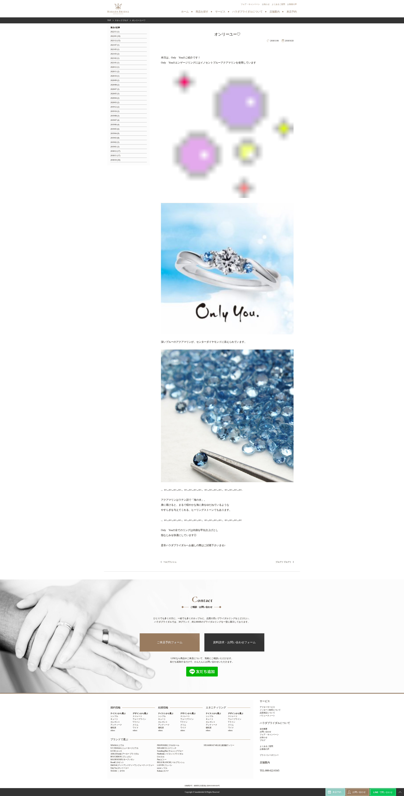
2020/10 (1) (114, 76)
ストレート (137, 716)
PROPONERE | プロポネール (168, 745)
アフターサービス (267, 707)
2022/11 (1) (114, 32)
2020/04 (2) (114, 98)
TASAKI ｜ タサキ (117, 771)
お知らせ (266, 4)
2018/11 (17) (115, 156)
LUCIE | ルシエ (116, 751)
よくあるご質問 (278, 4)
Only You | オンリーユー (119, 768)
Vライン (136, 722)
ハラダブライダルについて (275, 723)
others (112, 730)
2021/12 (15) (115, 41)
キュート (114, 719)
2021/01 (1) (114, 63)
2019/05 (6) (114, 129)
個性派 (113, 728)
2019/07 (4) (114, 120)
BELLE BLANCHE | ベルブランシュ (170, 762)
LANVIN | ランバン (164, 765)
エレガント (115, 722)
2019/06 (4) (114, 125)
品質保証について (267, 713)
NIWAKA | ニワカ (117, 745)
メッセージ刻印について (270, 710)
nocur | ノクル (162, 768)
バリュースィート (267, 716)
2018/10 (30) (115, 160)
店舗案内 (265, 762)
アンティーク (116, 725)
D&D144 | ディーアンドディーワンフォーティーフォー (132, 765)
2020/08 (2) (114, 85)
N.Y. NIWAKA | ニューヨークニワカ (124, 748)
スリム (135, 725)
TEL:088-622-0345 (269, 770)
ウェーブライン (139, 719)
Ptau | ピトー (161, 759)
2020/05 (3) (114, 94)
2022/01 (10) (115, 36)
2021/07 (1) (114, 45)
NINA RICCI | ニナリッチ (166, 748)
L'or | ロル (160, 757)
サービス (265, 701)
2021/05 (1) (114, 49)
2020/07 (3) (114, 89)
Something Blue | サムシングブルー (170, 751)
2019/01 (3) (114, 147)
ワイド (135, 728)
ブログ (262, 740)
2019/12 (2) (114, 107)
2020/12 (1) (114, 67)
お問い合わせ (265, 732)
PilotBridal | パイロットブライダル (170, 754)
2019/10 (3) (114, 111)
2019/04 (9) (114, 134)
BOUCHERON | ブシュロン (121, 757)
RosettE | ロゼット (117, 762)
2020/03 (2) (114, 103)
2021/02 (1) (114, 58)
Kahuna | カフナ (163, 771)
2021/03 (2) (114, 54)
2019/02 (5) (114, 142)
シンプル (114, 716)
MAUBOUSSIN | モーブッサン (122, 759)
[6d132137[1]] (227, 479)
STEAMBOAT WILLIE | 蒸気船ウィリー (219, 745)
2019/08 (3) (114, 116)
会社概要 (263, 729)
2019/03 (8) (114, 138)
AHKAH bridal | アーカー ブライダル (124, 754)
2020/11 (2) (114, 72)
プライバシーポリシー (269, 755)
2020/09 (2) (114, 80)
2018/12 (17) (115, 151)
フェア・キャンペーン (250, 4)
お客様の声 (292, 4)
